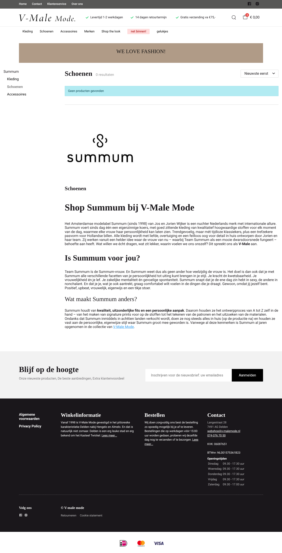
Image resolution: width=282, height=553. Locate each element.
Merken (89, 31)
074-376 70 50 (216, 435)
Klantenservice (56, 4)
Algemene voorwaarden (29, 416)
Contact (37, 4)
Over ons (77, 4)
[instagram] (257, 5)
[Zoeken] (233, 17)
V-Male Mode (123, 327)
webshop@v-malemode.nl (223, 431)
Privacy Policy (30, 426)
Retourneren (68, 515)
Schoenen (47, 31)
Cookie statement (91, 515)
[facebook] (249, 5)
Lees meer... (109, 435)
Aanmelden (247, 375)
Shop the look (111, 31)
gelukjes (162, 31)
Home (23, 4)
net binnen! (138, 31)
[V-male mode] (47, 17)
